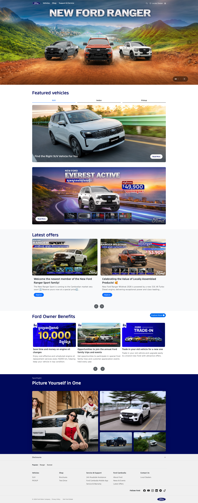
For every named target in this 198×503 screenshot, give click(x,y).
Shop (54, 3)
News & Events (119, 480)
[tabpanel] (99, 42)
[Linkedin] (156, 490)
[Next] (189, 42)
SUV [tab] (54, 100)
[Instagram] (152, 490)
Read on (39, 298)
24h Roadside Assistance (96, 477)
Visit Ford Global (68, 499)
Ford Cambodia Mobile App (97, 480)
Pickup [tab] (144, 100)
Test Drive (63, 480)
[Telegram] (160, 490)
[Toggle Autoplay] (184, 79)
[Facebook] (144, 490)
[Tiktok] (164, 490)
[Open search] (147, 3)
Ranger (42, 465)
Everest (49, 465)
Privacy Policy (56, 499)
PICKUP (35, 480)
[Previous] (8, 42)
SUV (33, 477)
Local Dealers (145, 477)
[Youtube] (148, 490)
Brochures (63, 477)
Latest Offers (118, 484)
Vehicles (46, 3)
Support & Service (66, 3)
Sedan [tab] (99, 100)
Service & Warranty (93, 484)
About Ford (117, 477)
